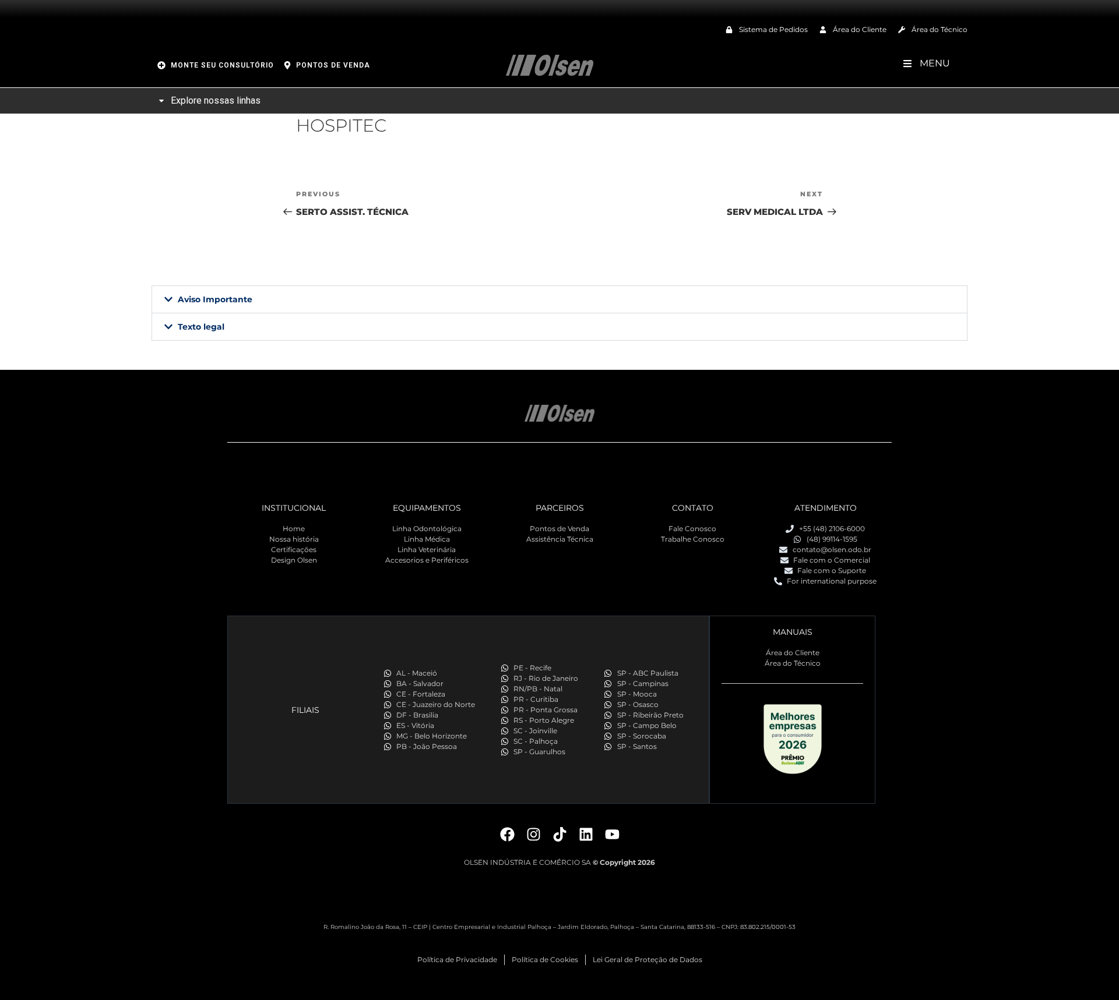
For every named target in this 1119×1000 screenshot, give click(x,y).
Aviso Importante (215, 299)
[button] (559, 299)
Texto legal (201, 326)
